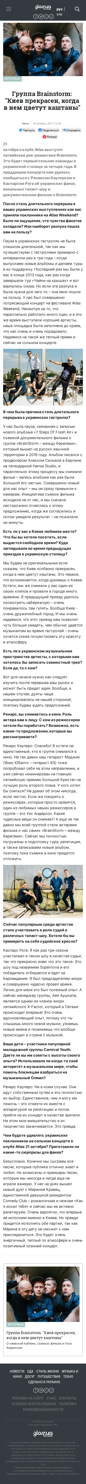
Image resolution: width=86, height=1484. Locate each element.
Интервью (12, 79)
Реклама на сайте (28, 1398)
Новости (17, 1371)
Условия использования (34, 1404)
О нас (51, 1398)
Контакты (67, 1398)
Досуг (30, 1376)
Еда (30, 1371)
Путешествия (49, 1376)
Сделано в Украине (44, 1382)
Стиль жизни (47, 1371)
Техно (68, 1376)
